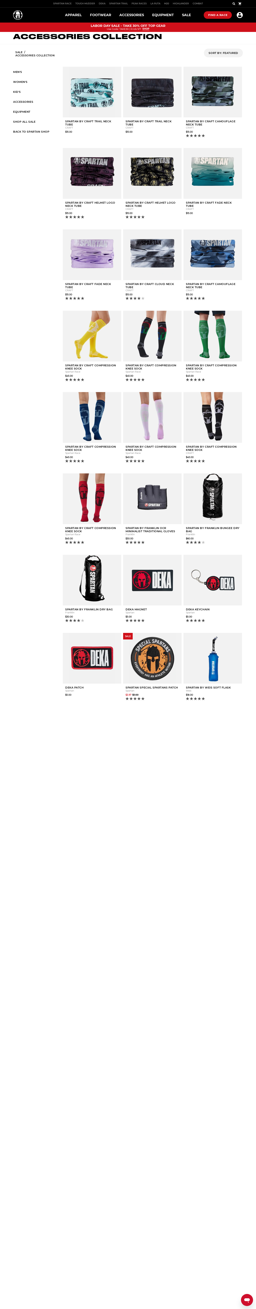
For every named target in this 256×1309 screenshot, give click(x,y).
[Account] (240, 15)
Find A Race (217, 15)
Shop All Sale (24, 121)
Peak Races (139, 3)
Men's (17, 72)
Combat (198, 3)
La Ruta (155, 3)
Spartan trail (118, 3)
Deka (102, 3)
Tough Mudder (85, 3)
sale (18, 52)
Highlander (181, 3)
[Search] (234, 3)
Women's (20, 82)
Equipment (21, 111)
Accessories (23, 102)
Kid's (17, 92)
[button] (196, 136)
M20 (166, 3)
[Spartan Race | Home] (17, 15)
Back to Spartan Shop (31, 131)
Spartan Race (62, 3)
